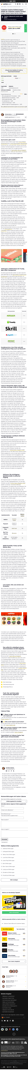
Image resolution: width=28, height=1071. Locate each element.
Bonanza (14, 533)
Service (17, 106)
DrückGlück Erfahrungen (9, 875)
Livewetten (4, 230)
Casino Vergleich (18, 732)
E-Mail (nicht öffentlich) (7, 810)
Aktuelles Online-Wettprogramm (9, 1005)
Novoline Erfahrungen (13, 951)
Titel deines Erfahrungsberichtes (9, 815)
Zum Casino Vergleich (14, 961)
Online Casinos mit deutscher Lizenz (14, 6)
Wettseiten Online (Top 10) (8, 1009)
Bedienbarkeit (7, 106)
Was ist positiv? (5, 819)
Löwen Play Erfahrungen (8, 860)
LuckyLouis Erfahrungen (8, 869)
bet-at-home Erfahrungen (14, 956)
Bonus (2, 106)
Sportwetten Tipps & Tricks (8, 998)
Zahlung (13, 106)
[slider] (14, 814)
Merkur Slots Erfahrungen (9, 854)
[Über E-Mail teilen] (6, 771)
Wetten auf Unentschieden (8, 1002)
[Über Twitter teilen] (14, 771)
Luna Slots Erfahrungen (8, 857)
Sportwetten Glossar (6, 1007)
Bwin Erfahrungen (7, 863)
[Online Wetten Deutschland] (6, 4)
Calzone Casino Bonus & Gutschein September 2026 (15, 923)
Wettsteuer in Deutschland (8, 996)
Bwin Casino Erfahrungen (9, 866)
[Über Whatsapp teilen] (9, 771)
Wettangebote (8, 228)
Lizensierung (22, 106)
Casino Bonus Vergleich (15, 656)
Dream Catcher (5, 719)
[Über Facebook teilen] (11, 771)
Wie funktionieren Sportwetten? (9, 1000)
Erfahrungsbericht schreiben (14, 801)
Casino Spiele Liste (10, 725)
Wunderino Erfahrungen (8, 872)
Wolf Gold (14, 528)
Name (3, 806)
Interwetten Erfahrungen (13, 939)
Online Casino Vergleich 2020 (17, 483)
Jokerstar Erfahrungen (8, 848)
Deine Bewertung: (6, 813)
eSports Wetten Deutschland (8, 1003)
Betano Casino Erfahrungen (14, 26)
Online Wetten (3, 6)
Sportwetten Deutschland (8, 1011)
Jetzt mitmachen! (14, 912)
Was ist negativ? (5, 829)
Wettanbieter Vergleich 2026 (17, 449)
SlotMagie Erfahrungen (13, 945)
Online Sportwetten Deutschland (18, 143)
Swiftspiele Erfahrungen (8, 851)
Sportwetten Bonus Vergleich (18, 150)
